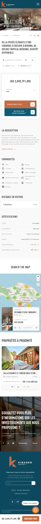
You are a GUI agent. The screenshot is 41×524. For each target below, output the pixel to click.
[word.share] (35, 36)
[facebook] (3, 443)
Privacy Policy (21, 493)
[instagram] (8, 443)
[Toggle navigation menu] (38, 4)
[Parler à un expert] (35, 510)
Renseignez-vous (30, 518)
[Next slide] (39, 19)
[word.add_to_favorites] (31, 35)
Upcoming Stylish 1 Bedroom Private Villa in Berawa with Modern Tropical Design (26, 312)
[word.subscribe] (33, 483)
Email (35, 443)
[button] (24, 294)
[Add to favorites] (35, 349)
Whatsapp (22, 443)
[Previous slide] (2, 19)
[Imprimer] (38, 36)
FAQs (13, 490)
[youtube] (13, 443)
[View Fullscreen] (38, 284)
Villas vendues (23, 490)
